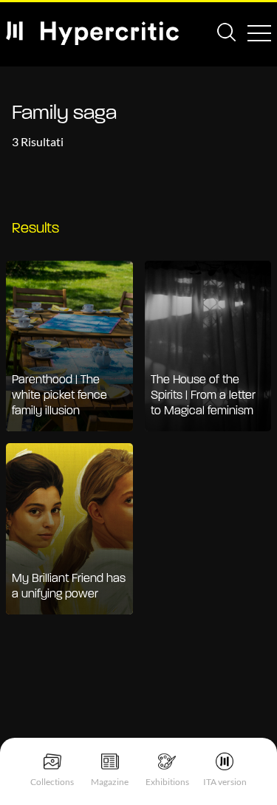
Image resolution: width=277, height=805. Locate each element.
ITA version (225, 781)
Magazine (110, 781)
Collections (52, 781)
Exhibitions (167, 781)
